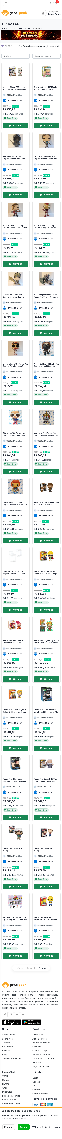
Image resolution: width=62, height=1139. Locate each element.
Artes (4, 1087)
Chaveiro (36, 1046)
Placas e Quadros (41, 1054)
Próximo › (43, 968)
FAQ (34, 1085)
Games (5, 1080)
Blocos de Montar (41, 1042)
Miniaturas (7, 1091)
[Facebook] (5, 1014)
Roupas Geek (9, 1072)
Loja (12, 28)
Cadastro (37, 1081)
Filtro (8, 46)
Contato (36, 1089)
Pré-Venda (7, 1046)
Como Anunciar (9, 1034)
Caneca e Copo (40, 1050)
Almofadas (37, 1062)
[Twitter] (23, 1014)
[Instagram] (11, 1014)
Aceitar (24, 1127)
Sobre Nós (7, 1038)
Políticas (6, 1050)
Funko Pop (37, 1034)
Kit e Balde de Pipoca (43, 1058)
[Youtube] (17, 1014)
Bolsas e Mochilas (11, 1095)
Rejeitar (8, 1127)
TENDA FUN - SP (15, 100)
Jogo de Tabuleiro (41, 1066)
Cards (5, 1075)
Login (35, 1077)
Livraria (5, 1083)
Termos (6, 1042)
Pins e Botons (9, 1099)
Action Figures (39, 1038)
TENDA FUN (23, 28)
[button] (49, 2)
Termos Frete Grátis (12, 1058)
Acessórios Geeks (11, 1103)
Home (4, 28)
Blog (4, 1054)
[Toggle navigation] (5, 3)
